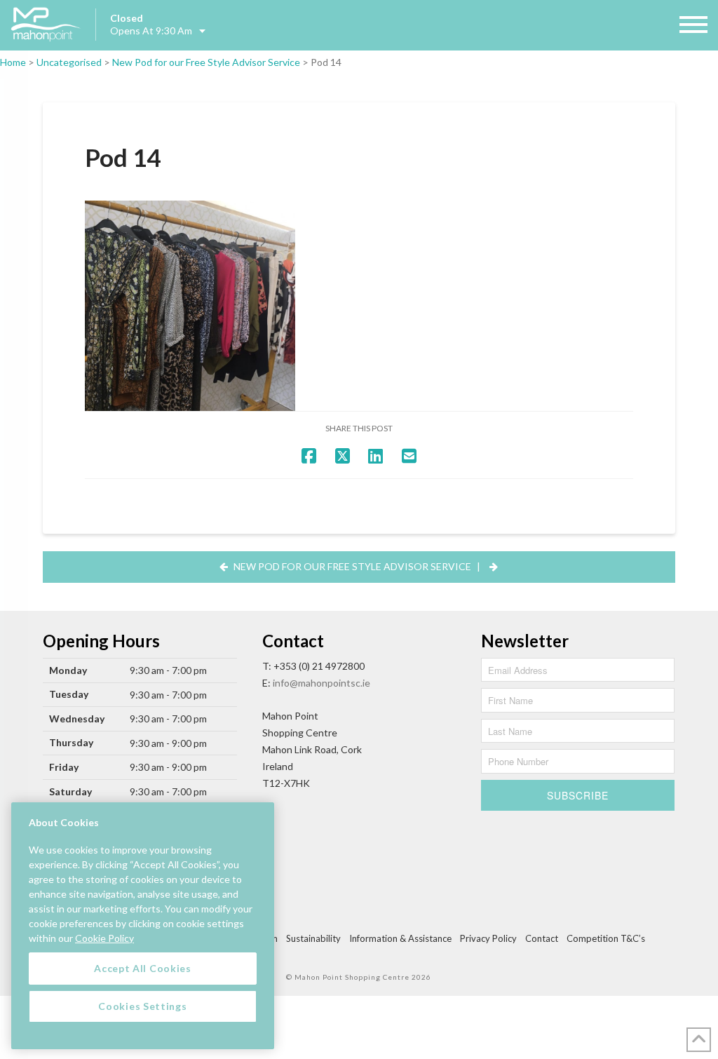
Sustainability (313, 938)
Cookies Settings (142, 1006)
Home (13, 62)
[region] (142, 925)
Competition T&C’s (606, 938)
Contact (541, 938)
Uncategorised (69, 62)
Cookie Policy (104, 938)
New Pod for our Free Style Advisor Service (206, 62)
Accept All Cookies (142, 968)
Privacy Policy (488, 938)
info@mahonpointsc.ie (321, 683)
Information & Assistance (400, 938)
